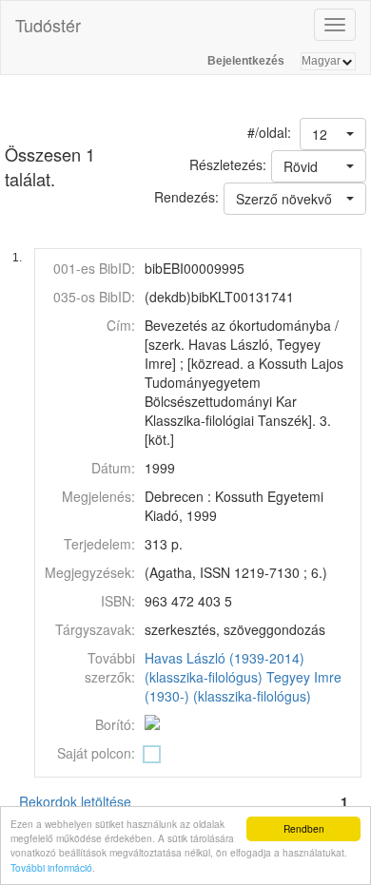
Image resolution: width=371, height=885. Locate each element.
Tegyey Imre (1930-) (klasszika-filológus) (243, 686)
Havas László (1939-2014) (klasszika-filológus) (224, 667)
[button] (333, 134)
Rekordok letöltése (75, 801)
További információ (51, 867)
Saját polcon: (96, 752)
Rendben (303, 828)
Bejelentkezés (245, 60)
